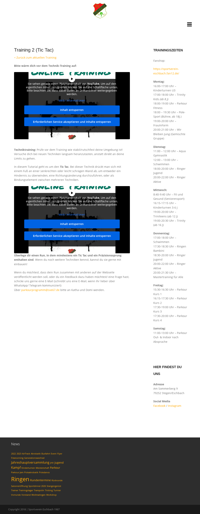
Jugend (59, 462)
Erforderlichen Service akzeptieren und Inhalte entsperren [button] (72, 122)
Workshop (51, 494)
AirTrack (26, 453)
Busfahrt (45, 453)
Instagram (174, 406)
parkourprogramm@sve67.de (40, 290)
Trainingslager (26, 490)
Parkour (55, 467)
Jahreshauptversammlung (30, 462)
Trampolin (39, 490)
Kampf (16, 467)
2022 (13, 453)
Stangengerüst (54, 486)
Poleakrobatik (31, 472)
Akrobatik (36, 453)
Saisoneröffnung (19, 486)
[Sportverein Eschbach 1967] (100, 10)
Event (53, 453)
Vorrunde (16, 494)
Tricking (49, 490)
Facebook (159, 406)
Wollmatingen (38, 494)
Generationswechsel (34, 458)
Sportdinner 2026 (37, 486)
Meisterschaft (42, 468)
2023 (19, 453)
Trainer (14, 490)
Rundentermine (40, 480)
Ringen (20, 479)
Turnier (57, 490)
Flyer (59, 453)
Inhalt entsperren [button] (72, 110)
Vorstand (26, 494)
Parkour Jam (17, 472)
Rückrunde (57, 480)
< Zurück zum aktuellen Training (35, 57)
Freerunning (17, 458)
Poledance (44, 472)
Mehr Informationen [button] (72, 100)
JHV (52, 462)
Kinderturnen (28, 468)
